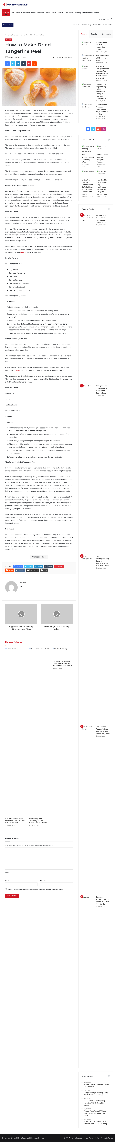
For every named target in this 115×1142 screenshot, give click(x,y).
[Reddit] (34, 63)
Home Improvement (28, 13)
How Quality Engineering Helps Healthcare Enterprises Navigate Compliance (101, 91)
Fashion (60, 13)
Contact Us (97, 25)
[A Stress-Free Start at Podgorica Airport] (88, 45)
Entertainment (87, 13)
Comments (106, 34)
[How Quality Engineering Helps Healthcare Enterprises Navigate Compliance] (88, 87)
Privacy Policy (86, 25)
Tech (12, 13)
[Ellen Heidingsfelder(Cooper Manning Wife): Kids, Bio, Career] (88, 639)
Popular (94, 34)
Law (66, 13)
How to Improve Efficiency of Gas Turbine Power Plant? (38, 821)
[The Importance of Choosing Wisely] (88, 58)
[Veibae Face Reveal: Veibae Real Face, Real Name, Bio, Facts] (88, 810)
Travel (54, 13)
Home (9, 35)
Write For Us (107, 25)
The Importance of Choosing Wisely (102, 58)
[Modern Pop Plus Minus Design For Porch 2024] (88, 298)
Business (6, 13)
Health (48, 13)
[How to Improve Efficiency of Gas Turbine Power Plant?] (39, 732)
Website (43, 881)
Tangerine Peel (39, 557)
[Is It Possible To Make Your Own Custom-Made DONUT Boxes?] (15, 732)
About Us (76, 25)
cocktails (16, 370)
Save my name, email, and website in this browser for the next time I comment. (35, 889)
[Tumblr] (23, 63)
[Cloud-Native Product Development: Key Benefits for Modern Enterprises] (88, 107)
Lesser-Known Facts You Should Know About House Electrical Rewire (63, 663)
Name (8, 872)
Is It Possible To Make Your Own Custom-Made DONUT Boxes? (15, 821)
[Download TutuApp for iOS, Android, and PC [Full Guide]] (88, 980)
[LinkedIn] (18, 63)
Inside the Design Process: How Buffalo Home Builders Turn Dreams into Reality (87, 187)
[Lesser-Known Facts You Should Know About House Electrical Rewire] (63, 653)
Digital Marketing (75, 13)
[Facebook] (7, 63)
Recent (83, 34)
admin (11, 57)
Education (40, 13)
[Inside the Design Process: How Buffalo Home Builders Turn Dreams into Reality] (88, 69)
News (18, 13)
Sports (96, 13)
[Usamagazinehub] (16, 4)
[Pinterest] (29, 63)
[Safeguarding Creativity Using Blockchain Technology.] (88, 469)
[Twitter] (13, 63)
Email (7, 881)
